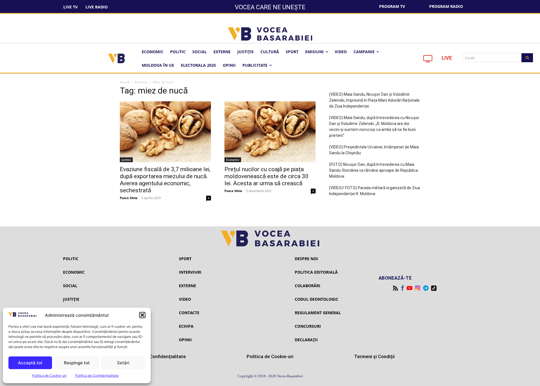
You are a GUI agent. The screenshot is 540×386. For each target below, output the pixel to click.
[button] (142, 315)
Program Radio (446, 6)
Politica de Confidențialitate (97, 375)
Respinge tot (77, 362)
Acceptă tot (30, 362)
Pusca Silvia (129, 198)
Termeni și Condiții (374, 356)
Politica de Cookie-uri (49, 375)
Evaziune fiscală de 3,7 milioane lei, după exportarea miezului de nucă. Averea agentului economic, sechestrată (165, 180)
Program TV (392, 6)
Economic (232, 160)
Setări (123, 362)
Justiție (126, 160)
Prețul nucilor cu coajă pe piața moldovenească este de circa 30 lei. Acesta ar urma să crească (266, 176)
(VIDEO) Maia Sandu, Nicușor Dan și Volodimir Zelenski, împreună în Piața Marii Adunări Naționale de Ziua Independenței (374, 100)
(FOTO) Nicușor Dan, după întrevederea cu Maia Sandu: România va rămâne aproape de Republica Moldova (373, 170)
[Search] (527, 57)
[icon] (428, 60)
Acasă (124, 82)
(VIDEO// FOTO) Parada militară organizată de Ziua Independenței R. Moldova (374, 191)
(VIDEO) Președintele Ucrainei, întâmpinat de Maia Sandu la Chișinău (374, 150)
